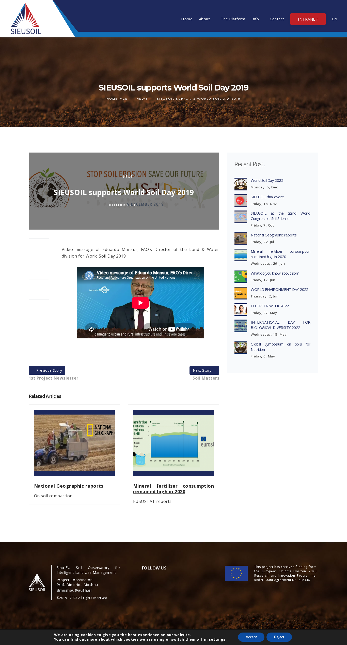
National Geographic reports (273, 234)
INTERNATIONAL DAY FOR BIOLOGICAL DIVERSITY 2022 (280, 325)
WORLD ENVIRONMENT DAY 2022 (279, 289)
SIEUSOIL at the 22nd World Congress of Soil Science (280, 216)
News (142, 98)
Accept (251, 637)
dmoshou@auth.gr (74, 590)
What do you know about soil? (274, 273)
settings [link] (217, 639)
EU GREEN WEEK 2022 (270, 305)
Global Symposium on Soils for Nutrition (280, 346)
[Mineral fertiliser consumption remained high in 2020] (173, 446)
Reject (279, 637)
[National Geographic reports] (74, 446)
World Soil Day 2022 (267, 180)
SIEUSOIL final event (267, 196)
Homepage (117, 98)
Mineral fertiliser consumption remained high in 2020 (280, 254)
